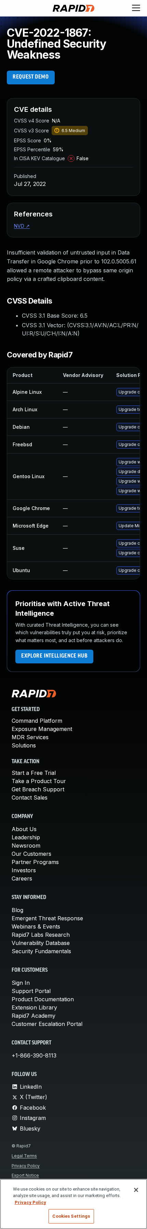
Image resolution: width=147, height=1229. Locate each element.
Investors (24, 870)
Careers (22, 878)
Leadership (26, 837)
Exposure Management (42, 728)
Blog (17, 910)
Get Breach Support (38, 789)
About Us (24, 829)
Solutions (24, 745)
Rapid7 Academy (33, 1015)
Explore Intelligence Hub (54, 656)
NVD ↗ (22, 226)
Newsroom (26, 845)
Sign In (21, 982)
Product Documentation (43, 999)
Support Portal (31, 991)
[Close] (136, 1189)
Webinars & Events (36, 926)
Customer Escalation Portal (47, 1023)
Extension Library (34, 1007)
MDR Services (30, 737)
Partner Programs (35, 862)
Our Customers (31, 853)
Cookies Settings (71, 1216)
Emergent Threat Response (47, 918)
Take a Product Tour (39, 781)
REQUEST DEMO (31, 77)
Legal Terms (24, 1155)
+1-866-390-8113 (34, 1055)
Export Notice (25, 1175)
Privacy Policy (26, 1165)
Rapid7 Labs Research (41, 934)
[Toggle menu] (136, 8)
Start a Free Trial (34, 772)
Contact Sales (30, 797)
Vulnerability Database (41, 943)
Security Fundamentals (41, 951)
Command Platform (37, 720)
